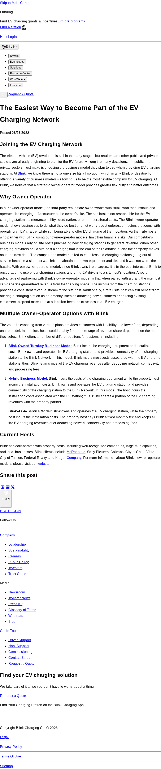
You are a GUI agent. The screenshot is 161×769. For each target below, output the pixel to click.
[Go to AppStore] (12, 718)
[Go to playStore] (44, 718)
